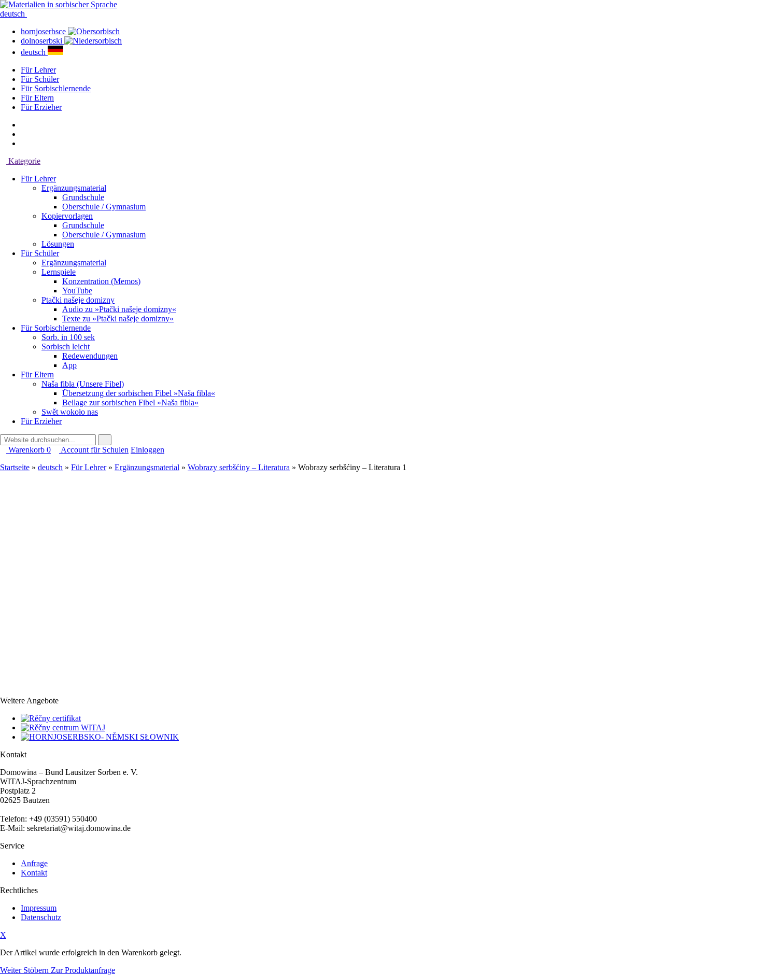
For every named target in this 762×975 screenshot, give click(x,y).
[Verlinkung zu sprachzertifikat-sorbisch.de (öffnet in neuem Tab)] (51, 718)
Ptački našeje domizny (78, 299)
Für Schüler (40, 79)
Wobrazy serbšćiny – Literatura (239, 467)
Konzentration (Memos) (101, 281)
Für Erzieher (41, 107)
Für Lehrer (38, 69)
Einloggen (147, 449)
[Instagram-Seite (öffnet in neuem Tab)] (24, 134)
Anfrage (34, 863)
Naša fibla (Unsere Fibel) (82, 383)
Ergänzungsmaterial (73, 187)
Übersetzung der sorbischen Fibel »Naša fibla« (138, 393)
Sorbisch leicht (65, 346)
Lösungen (57, 243)
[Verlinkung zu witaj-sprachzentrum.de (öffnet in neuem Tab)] (63, 727)
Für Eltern (37, 97)
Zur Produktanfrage (83, 970)
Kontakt (34, 872)
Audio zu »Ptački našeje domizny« (119, 309)
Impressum (39, 907)
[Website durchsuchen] (104, 439)
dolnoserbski (42, 40)
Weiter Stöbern (25, 970)
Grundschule (83, 197)
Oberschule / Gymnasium (104, 206)
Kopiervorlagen (67, 215)
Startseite (15, 467)
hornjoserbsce (44, 31)
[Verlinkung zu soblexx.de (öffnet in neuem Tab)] (100, 736)
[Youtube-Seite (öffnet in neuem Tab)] (24, 143)
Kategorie (23, 161)
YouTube (77, 290)
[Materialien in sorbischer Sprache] (58, 4)
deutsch (13, 13)
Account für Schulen (94, 449)
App (69, 365)
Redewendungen (90, 355)
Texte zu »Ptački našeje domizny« (118, 318)
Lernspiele (58, 271)
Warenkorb (28, 449)
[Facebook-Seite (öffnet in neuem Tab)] (24, 124)
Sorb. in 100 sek (68, 337)
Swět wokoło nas (69, 411)
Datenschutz (41, 917)
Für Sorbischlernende (56, 88)
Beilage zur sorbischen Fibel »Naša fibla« (130, 402)
